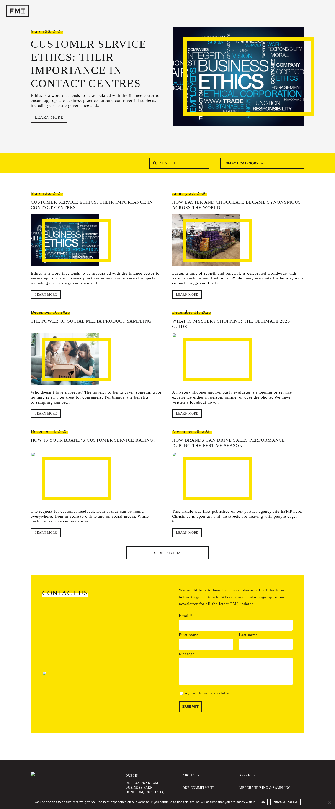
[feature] (206, 359)
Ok (263, 802)
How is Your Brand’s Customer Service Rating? (93, 440)
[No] (329, 802)
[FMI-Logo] (39, 773)
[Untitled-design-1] (65, 359)
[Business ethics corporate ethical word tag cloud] (65, 240)
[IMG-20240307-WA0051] (206, 240)
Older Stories (167, 553)
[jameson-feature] (206, 478)
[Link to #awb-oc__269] (313, 11)
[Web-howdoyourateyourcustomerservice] (65, 478)
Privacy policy (285, 802)
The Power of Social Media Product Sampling (91, 320)
